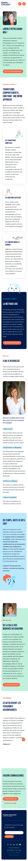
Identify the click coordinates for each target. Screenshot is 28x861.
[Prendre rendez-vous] (20, 4)
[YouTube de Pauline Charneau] (20, 844)
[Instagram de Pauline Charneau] (11, 844)
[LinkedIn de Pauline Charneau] (14, 844)
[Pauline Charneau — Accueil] (6, 4)
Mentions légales (14, 855)
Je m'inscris (9, 836)
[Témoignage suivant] (23, 739)
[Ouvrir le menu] (24, 4)
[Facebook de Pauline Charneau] (8, 844)
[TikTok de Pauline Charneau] (17, 844)
